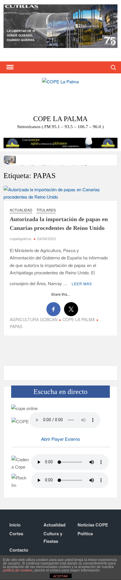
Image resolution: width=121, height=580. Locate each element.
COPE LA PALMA (79, 319)
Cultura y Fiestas (52, 537)
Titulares (46, 209)
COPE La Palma (60, 119)
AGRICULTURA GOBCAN (34, 319)
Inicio (15, 525)
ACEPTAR (60, 576)
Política (85, 533)
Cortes (16, 533)
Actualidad (21, 209)
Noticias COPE (93, 525)
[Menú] (9, 67)
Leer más (82, 283)
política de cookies (18, 570)
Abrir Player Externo (60, 439)
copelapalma (20, 238)
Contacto (18, 550)
